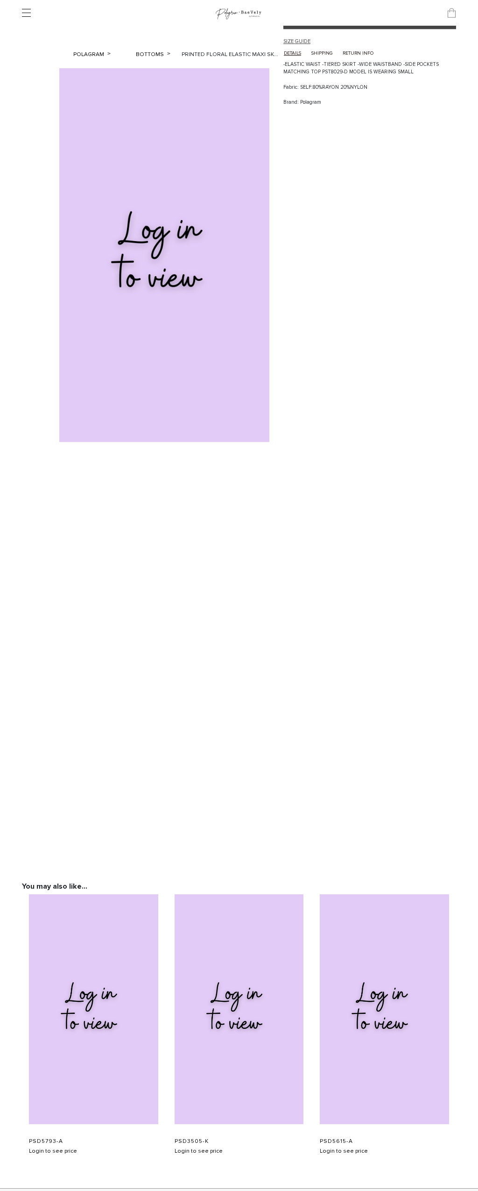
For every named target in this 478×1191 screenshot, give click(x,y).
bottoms (150, 54)
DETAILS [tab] (292, 53)
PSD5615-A (336, 1141)
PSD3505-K (192, 1141)
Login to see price (53, 1151)
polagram (89, 54)
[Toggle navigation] (29, 13)
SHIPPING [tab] (321, 53)
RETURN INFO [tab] (358, 53)
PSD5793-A (46, 1141)
